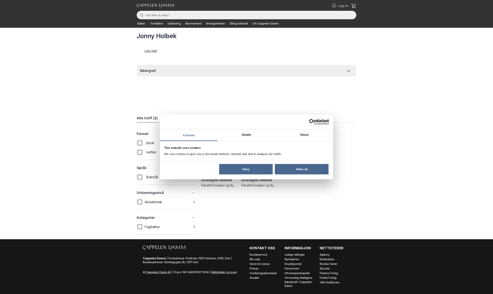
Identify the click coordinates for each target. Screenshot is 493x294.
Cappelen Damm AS (158, 272)
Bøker (141, 23)
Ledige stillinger (295, 254)
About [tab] (304, 134)
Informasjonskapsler (297, 273)
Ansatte (254, 277)
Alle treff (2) (147, 118)
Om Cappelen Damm (265, 23)
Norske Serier (328, 263)
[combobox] (246, 15)
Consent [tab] (189, 135)
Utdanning (174, 23)
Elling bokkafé (239, 23)
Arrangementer (215, 23)
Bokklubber (327, 259)
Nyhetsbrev (292, 259)
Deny (245, 169)
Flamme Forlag (329, 273)
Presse (254, 268)
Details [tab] (246, 134)
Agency (325, 254)
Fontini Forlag (328, 277)
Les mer (150, 51)
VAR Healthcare (330, 282)
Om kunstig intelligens (298, 277)
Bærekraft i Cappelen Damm (298, 283)
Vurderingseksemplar (263, 273)
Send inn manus (260, 263)
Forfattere (157, 23)
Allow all (302, 169)
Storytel (325, 268)
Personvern (292, 268)
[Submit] (141, 15)
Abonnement (193, 23)
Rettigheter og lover (224, 272)
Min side (255, 259)
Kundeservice (258, 254)
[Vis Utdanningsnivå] (190, 192)
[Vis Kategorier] (190, 217)
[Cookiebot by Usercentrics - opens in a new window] (312, 122)
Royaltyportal (293, 263)
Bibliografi (148, 71)
